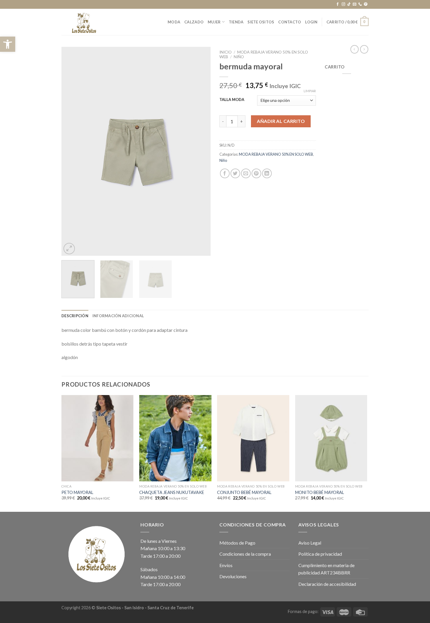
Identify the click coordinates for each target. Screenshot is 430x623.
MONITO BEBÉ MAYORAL (319, 492)
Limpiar (310, 91)
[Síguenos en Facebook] (337, 4)
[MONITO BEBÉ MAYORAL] (331, 438)
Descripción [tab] (74, 315)
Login (311, 22)
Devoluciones (233, 576)
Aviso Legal (309, 542)
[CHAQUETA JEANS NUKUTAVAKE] (175, 438)
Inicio (225, 52)
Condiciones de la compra (245, 554)
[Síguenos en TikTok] (349, 4)
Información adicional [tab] (118, 315)
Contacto (289, 22)
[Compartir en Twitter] (235, 173)
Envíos (226, 565)
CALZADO (194, 22)
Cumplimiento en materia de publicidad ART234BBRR (326, 569)
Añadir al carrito (281, 121)
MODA (174, 22)
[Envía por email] (246, 173)
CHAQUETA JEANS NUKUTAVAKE (171, 492)
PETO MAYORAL (77, 492)
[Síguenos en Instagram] (343, 4)
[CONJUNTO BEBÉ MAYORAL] (253, 438)
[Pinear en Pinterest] (256, 173)
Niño (239, 56)
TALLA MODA (231, 100)
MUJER (214, 22)
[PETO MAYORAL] (97, 438)
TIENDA (236, 22)
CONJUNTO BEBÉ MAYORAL (244, 492)
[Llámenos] (360, 4)
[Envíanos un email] (354, 4)
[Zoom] (69, 248)
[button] (7, 44)
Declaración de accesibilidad (327, 584)
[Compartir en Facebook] (225, 173)
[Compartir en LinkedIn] (267, 173)
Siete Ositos (260, 22)
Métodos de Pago (237, 542)
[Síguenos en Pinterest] (365, 4)
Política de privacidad (320, 554)
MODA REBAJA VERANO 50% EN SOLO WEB (276, 154)
